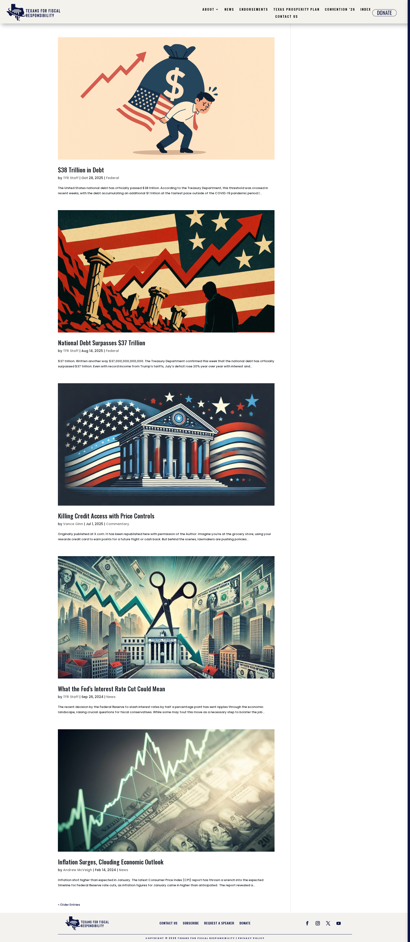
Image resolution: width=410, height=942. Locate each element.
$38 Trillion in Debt (81, 169)
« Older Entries (69, 904)
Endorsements (253, 10)
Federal (112, 177)
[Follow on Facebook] (307, 923)
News (229, 10)
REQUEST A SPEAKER (219, 923)
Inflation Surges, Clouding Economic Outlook (111, 861)
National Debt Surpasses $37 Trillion (101, 342)
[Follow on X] (328, 923)
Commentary (117, 524)
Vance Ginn (73, 524)
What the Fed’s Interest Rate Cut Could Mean (111, 688)
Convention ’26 (340, 10)
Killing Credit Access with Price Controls (106, 515)
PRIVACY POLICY (251, 938)
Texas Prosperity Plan (296, 10)
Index (365, 10)
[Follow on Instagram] (317, 923)
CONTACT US (168, 923)
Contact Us (286, 17)
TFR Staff (71, 177)
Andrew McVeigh (77, 870)
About (208, 10)
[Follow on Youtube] (338, 923)
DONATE (245, 923)
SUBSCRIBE (191, 923)
